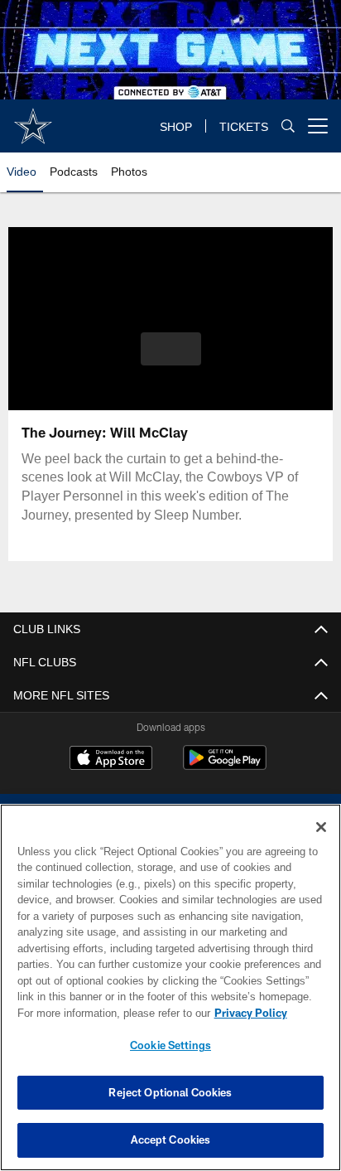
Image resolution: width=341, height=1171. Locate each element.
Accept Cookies (171, 1139)
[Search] (288, 126)
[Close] (321, 827)
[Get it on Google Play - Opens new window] (225, 766)
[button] (171, 358)
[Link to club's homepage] (33, 119)
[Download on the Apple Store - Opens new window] (111, 760)
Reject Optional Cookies (170, 1092)
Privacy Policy (108, 1012)
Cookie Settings (170, 1045)
